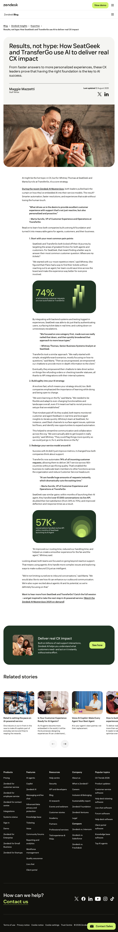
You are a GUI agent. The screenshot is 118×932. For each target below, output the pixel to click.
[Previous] (53, 744)
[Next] (65, 744)
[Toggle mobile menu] (112, 5)
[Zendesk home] (10, 5)
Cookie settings (52, 925)
